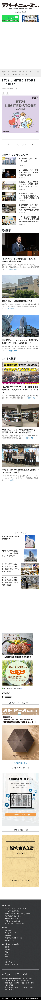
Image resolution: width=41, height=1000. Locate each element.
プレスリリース (12, 74)
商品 (20, 72)
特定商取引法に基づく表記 (13, 938)
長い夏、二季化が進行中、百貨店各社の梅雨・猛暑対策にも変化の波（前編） (10, 581)
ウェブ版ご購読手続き (12, 911)
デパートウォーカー (11, 964)
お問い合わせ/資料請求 (12, 921)
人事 (30, 72)
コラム (4, 74)
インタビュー (23, 74)
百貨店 (4, 72)
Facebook (7, 696)
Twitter (7, 692)
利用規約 (8, 935)
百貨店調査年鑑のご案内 (13, 916)
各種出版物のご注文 (11, 918)
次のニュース (28, 144)
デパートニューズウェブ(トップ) (15, 909)
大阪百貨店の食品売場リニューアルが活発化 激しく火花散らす (11, 553)
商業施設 (14, 72)
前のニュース (13, 144)
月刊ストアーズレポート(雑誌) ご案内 (17, 913)
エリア (25, 72)
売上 (9, 72)
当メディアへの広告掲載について (16, 923)
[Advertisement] (20, 46)
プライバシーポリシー (12, 933)
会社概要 (8, 930)
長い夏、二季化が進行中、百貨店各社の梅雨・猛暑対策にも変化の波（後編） (10, 568)
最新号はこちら (21, 762)
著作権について (10, 940)
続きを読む (13, 269)
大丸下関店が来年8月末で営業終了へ (10, 537)
